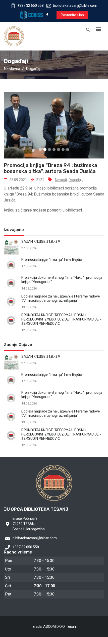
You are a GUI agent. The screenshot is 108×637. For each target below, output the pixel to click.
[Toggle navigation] (98, 29)
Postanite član (72, 15)
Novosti (61, 180)
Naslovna (12, 68)
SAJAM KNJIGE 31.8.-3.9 (40, 242)
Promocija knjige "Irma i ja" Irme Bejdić (51, 260)
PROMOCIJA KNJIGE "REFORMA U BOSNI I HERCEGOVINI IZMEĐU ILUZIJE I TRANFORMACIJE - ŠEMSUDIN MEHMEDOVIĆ (61, 319)
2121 (40, 180)
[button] (15, 149)
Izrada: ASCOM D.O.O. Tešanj (54, 626)
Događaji (33, 68)
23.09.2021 (18, 180)
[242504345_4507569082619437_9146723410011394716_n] (54, 125)
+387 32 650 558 (30, 6)
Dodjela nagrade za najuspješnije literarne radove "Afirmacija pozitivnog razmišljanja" (60, 298)
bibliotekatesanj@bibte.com (75, 6)
